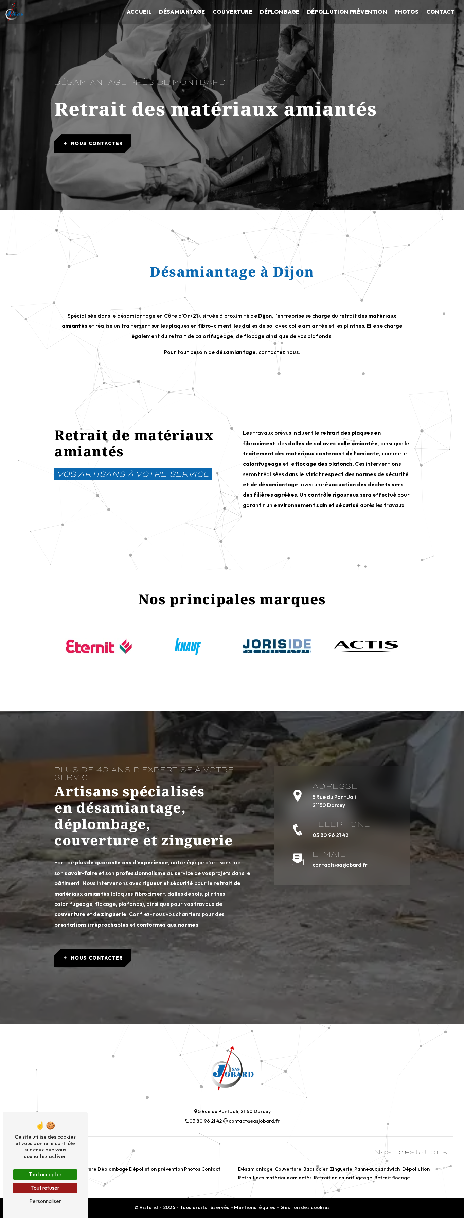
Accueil (139, 11)
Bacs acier (315, 1169)
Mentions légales (255, 1207)
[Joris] (276, 646)
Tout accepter (45, 1174)
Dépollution (416, 1169)
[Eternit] (98, 646)
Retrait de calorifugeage (343, 1178)
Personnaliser (45, 1201)
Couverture (232, 11)
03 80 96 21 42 (331, 834)
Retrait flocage (392, 1178)
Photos (406, 11)
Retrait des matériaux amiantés (275, 1178)
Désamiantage (182, 11)
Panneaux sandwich (377, 1169)
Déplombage (279, 11)
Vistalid (149, 1207)
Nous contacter (97, 143)
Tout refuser (45, 1187)
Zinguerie (341, 1169)
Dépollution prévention (347, 11)
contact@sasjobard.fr (340, 864)
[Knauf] (187, 646)
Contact (440, 11)
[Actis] (365, 646)
